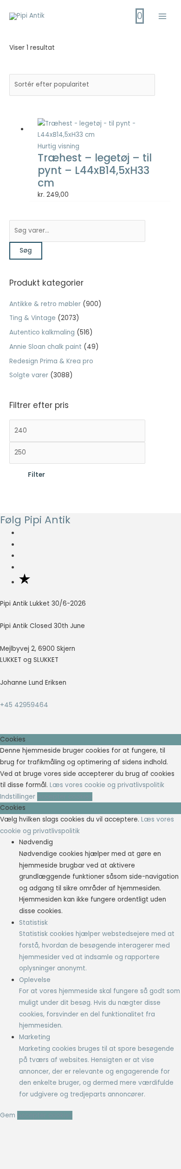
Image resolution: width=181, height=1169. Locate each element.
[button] (20, 1145)
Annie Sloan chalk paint (45, 346)
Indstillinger (18, 796)
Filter (36, 474)
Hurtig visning (58, 146)
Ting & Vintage (32, 318)
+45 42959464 (24, 705)
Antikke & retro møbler (45, 304)
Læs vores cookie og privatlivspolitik (107, 785)
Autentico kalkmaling (42, 332)
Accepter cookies (64, 796)
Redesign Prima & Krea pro (51, 361)
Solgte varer (28, 375)
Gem (8, 1115)
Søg (25, 250)
